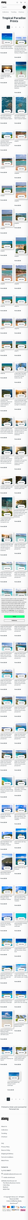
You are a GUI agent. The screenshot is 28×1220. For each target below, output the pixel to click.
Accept (14, 616)
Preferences (14, 620)
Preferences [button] (21, 611)
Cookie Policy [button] (11, 610)
